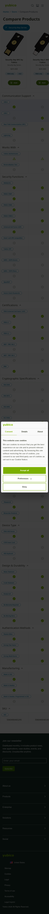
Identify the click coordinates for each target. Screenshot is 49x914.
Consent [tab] (9, 432)
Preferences (23, 478)
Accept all (24, 470)
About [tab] (40, 432)
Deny (24, 487)
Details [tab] (24, 432)
